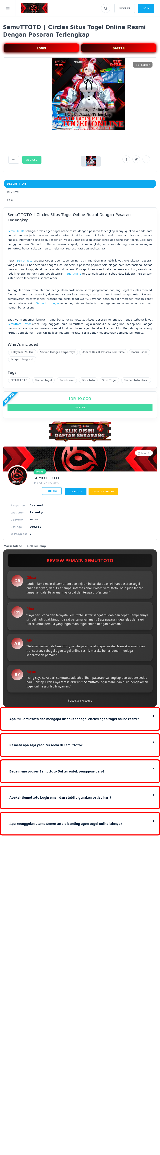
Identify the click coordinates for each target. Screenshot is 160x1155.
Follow (52, 490)
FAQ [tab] (10, 200)
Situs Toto (88, 380)
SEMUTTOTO (19, 380)
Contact (75, 491)
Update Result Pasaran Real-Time (103, 352)
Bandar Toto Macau (136, 380)
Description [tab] (16, 183)
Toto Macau (66, 380)
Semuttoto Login (47, 303)
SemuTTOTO (16, 231)
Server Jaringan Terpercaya (57, 352)
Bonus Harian (139, 352)
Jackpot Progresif (22, 359)
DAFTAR (119, 48)
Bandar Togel (43, 380)
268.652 (32, 159)
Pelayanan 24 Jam (22, 352)
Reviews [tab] (13, 192)
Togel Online (73, 273)
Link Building (36, 546)
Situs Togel (109, 380)
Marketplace (13, 546)
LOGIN (41, 48)
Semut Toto (24, 260)
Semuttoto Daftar (19, 324)
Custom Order (103, 491)
